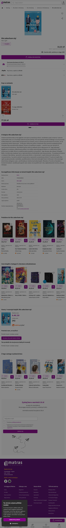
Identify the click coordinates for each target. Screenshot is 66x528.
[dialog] (15, 513)
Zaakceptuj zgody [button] (14, 519)
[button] (14, 523)
